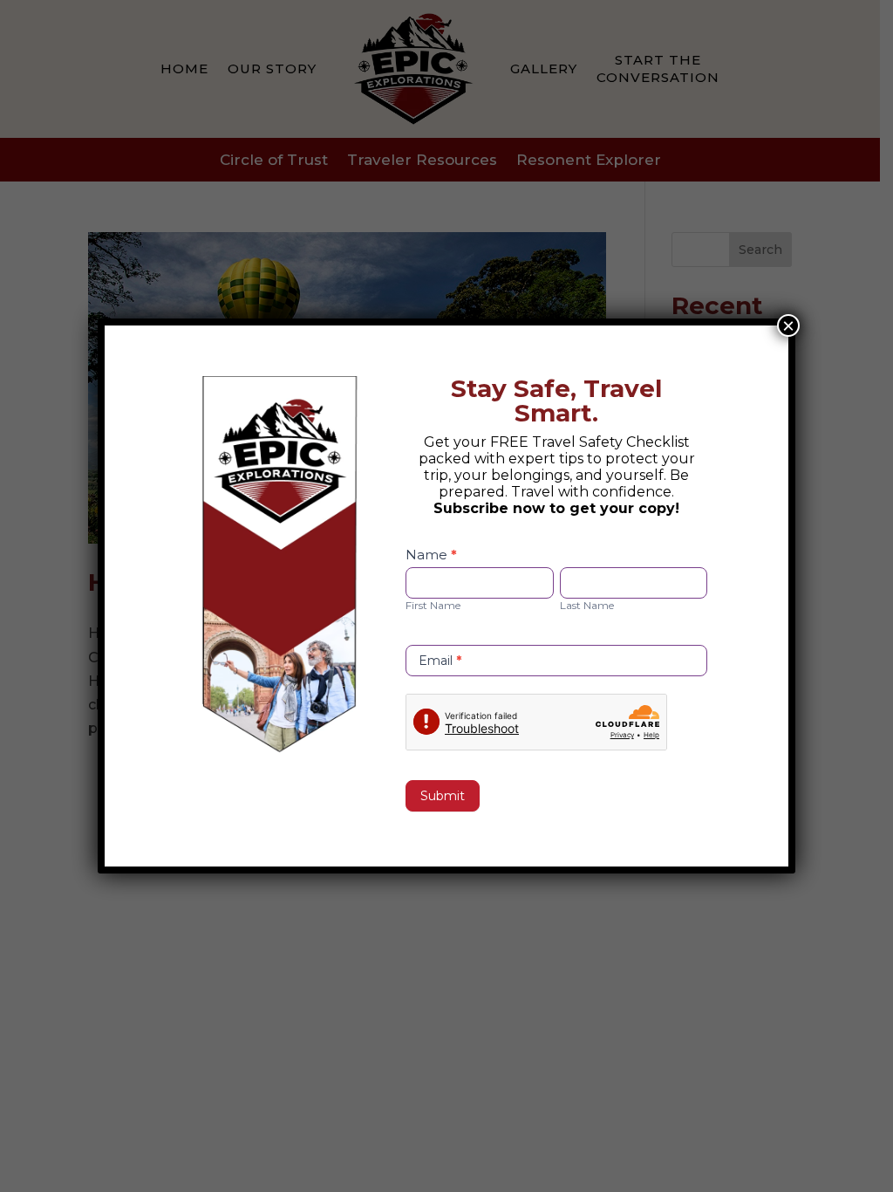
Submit (442, 796)
